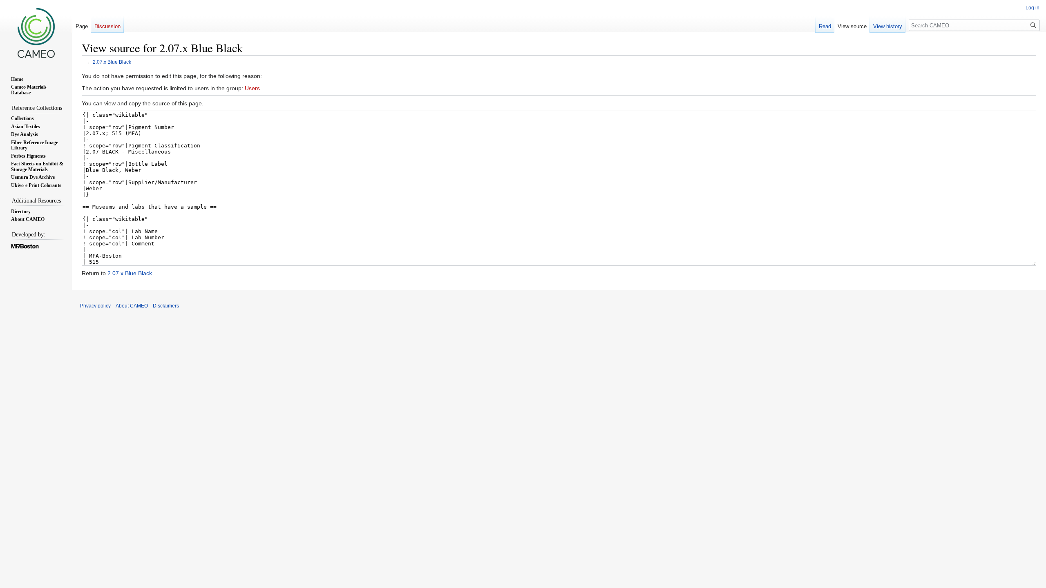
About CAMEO (132, 306)
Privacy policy (95, 306)
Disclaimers (166, 306)
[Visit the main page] (36, 32)
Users (252, 88)
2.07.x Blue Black (112, 62)
